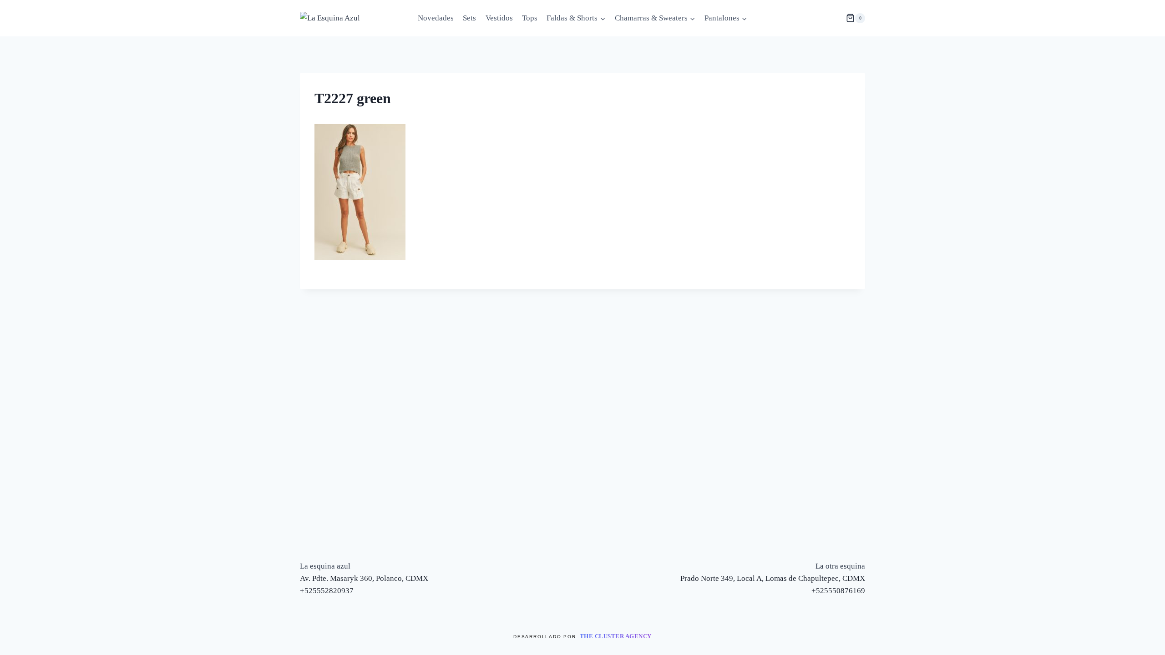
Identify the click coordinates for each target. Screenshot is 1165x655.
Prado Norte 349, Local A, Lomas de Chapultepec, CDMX (772, 578)
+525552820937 (327, 590)
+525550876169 (838, 590)
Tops (529, 18)
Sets (469, 18)
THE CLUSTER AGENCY (616, 636)
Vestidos (499, 18)
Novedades (436, 18)
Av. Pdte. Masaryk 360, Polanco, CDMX (364, 578)
